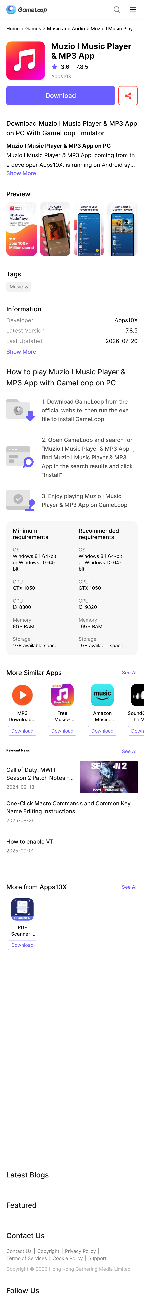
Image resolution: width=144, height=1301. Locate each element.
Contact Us (19, 1251)
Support (97, 1258)
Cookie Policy (68, 1258)
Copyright (48, 1251)
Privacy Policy (80, 1251)
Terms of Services (26, 1258)
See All (130, 673)
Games (33, 29)
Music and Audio (66, 29)
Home (13, 29)
